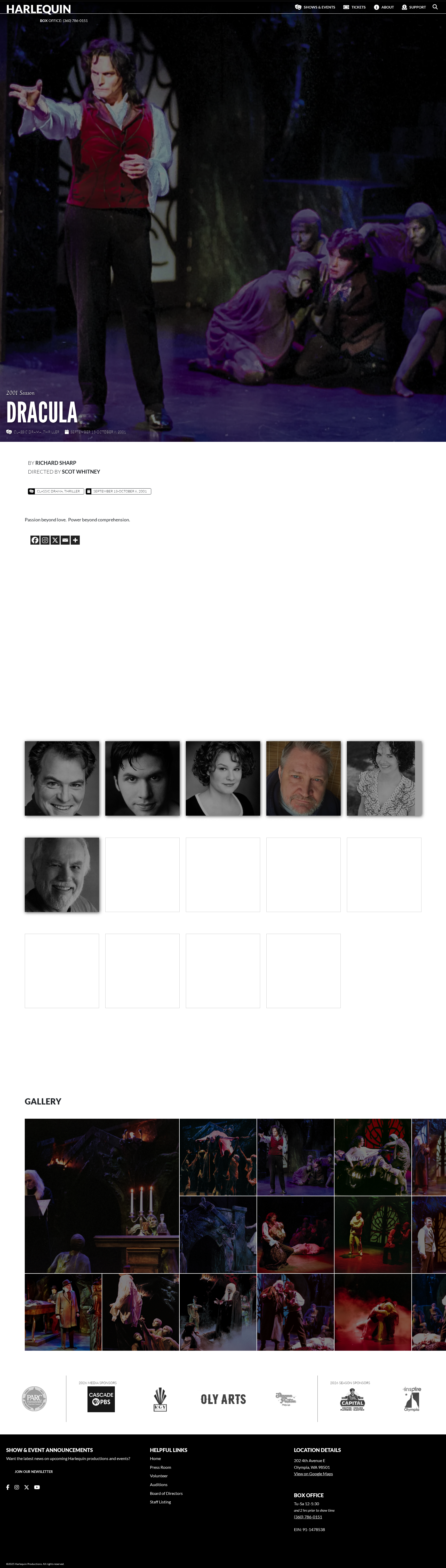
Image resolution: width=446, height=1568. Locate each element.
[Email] (65, 540)
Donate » (14, 20)
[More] (75, 540)
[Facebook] (34, 540)
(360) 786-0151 (308, 1516)
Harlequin (38, 9)
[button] (435, 7)
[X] (55, 540)
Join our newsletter (34, 1472)
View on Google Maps (313, 1473)
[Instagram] (45, 540)
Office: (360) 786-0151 (64, 20)
